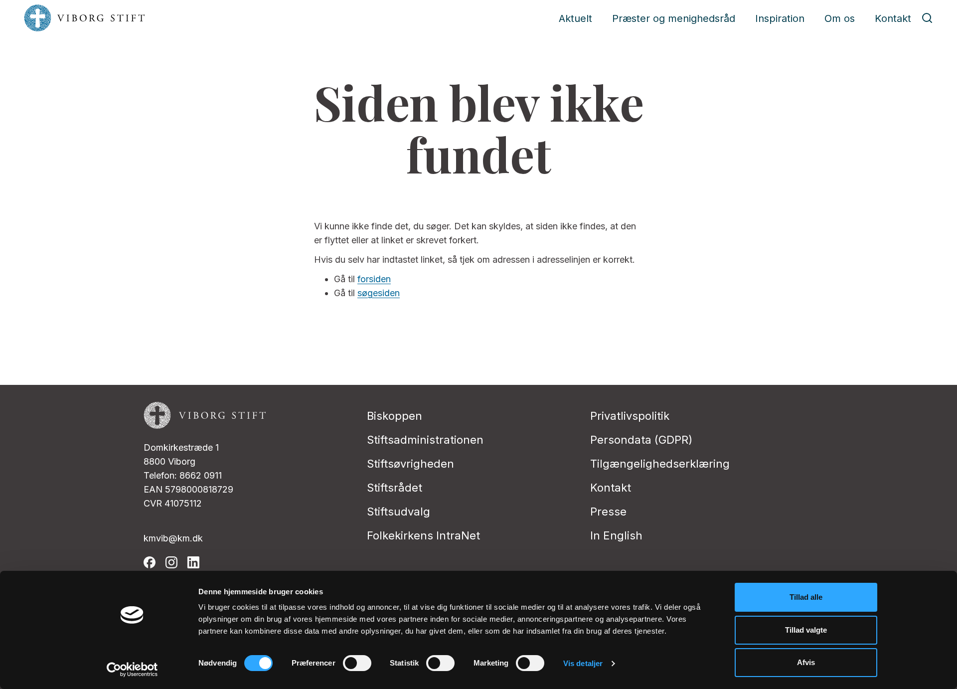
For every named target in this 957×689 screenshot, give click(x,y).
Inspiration (779, 18)
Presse (608, 511)
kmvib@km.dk (173, 538)
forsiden (374, 279)
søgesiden (378, 293)
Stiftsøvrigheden (410, 464)
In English (616, 535)
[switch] (357, 663)
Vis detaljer (583, 663)
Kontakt (893, 18)
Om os (839, 18)
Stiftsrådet (394, 488)
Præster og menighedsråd (673, 18)
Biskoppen (394, 416)
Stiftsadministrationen (425, 440)
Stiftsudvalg (398, 511)
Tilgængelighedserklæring (660, 464)
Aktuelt (575, 18)
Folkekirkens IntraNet (423, 535)
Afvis (806, 662)
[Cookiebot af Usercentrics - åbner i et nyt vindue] (132, 669)
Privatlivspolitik (629, 416)
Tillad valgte (806, 630)
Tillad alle (806, 597)
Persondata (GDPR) (641, 440)
